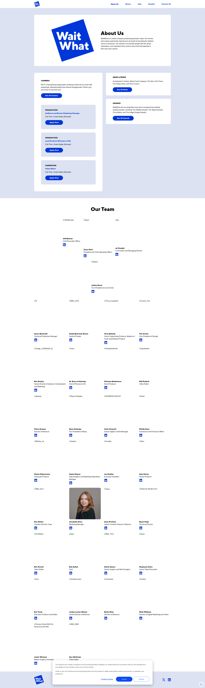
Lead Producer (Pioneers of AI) (58, 141)
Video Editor (50, 169)
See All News (122, 90)
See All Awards (123, 118)
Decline (141, 679)
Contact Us (166, 4)
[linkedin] (169, 679)
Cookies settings (107, 679)
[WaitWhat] (37, 4)
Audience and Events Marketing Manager (62, 113)
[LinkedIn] (71, 244)
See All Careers (51, 96)
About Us (115, 4)
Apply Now (54, 122)
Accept (124, 679)
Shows (128, 4)
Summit (151, 4)
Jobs (139, 4)
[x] (163, 679)
